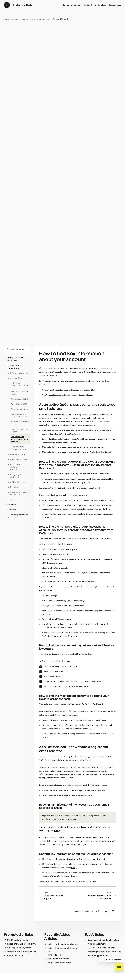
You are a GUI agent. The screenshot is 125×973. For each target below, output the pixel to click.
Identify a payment (72, 5)
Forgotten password (19, 409)
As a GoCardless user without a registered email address (67, 395)
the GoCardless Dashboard (95, 474)
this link (90, 581)
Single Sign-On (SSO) (19, 404)
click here (100, 720)
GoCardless (100, 5)
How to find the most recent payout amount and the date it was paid (72, 447)
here (56, 831)
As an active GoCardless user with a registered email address (69, 390)
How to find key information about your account (20, 439)
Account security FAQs (20, 399)
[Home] (18, 5)
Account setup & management (35, 19)
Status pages (115, 5)
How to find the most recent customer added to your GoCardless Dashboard (76, 452)
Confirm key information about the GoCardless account (67, 795)
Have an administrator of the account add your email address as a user (73, 790)
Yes (106, 911)
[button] (17, 359)
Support (88, 5)
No (113, 911)
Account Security (61, 19)
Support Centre (11, 19)
